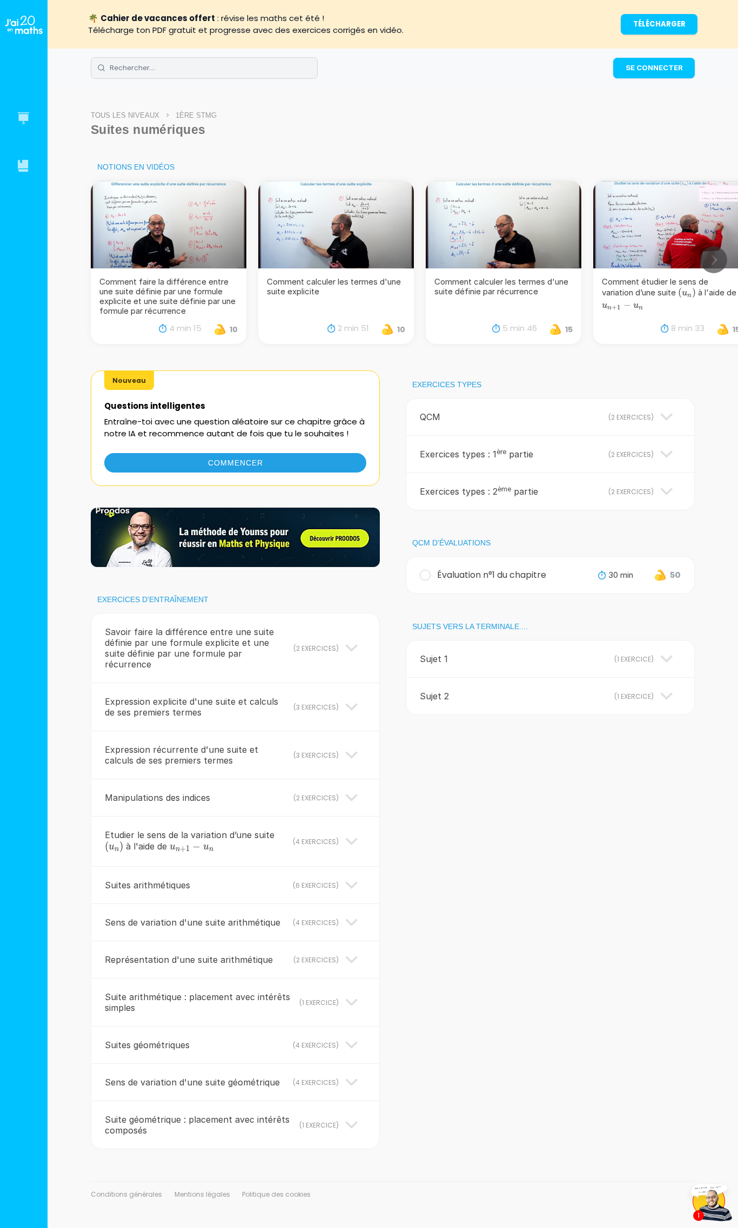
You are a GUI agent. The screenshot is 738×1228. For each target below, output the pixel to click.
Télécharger (659, 24)
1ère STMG (196, 115)
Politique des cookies (276, 1194)
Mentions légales (202, 1194)
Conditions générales (126, 1194)
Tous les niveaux (125, 115)
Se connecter (654, 67)
